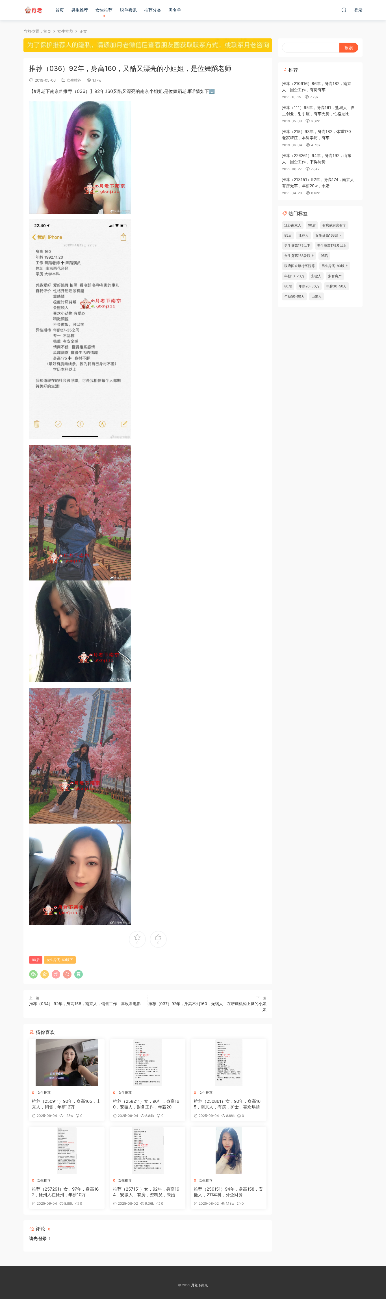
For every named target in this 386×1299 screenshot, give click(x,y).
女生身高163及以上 (299, 256)
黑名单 (174, 10)
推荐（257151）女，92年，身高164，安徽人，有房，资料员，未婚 (146, 1191)
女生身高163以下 (60, 960)
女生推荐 (104, 10)
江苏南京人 (292, 225)
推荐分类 (152, 10)
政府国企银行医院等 (299, 266)
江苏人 (303, 235)
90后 (36, 960)
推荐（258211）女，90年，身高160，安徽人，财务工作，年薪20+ (146, 1104)
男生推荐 (79, 10)
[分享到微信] (33, 974)
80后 (288, 286)
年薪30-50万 (336, 286)
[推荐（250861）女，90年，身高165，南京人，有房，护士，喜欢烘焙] (228, 1062)
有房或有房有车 (334, 225)
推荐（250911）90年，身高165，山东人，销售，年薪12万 (66, 1104)
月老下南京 (33, 10)
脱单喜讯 (128, 10)
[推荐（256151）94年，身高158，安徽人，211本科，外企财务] (228, 1150)
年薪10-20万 (294, 276)
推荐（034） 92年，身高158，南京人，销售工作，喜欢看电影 (85, 1003)
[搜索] (344, 10)
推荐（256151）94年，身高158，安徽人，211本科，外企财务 (228, 1191)
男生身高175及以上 (331, 245)
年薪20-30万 (309, 286)
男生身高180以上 (335, 266)
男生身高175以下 (297, 245)
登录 (42, 1238)
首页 (59, 10)
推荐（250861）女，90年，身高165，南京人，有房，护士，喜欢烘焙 (227, 1104)
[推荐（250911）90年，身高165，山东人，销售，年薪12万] (67, 1062)
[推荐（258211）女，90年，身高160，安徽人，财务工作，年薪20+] (148, 1062)
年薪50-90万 (294, 296)
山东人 (316, 296)
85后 (288, 235)
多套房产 (335, 276)
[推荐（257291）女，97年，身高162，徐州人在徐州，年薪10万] (67, 1150)
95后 (324, 256)
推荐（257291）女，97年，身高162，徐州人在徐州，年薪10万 (65, 1191)
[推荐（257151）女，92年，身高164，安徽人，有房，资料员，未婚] (148, 1150)
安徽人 (316, 276)
